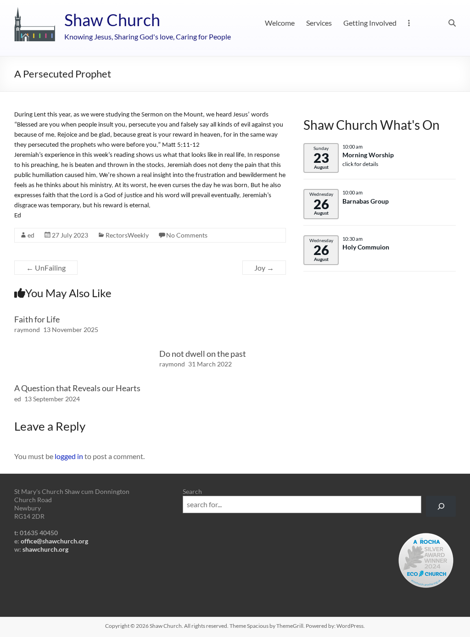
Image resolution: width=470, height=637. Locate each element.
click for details (360, 164)
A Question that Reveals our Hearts (77, 388)
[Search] (441, 506)
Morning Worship (368, 155)
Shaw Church (112, 20)
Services (319, 22)
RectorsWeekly (127, 235)
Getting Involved (370, 22)
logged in (69, 456)
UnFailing (46, 267)
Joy (264, 267)
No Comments (186, 235)
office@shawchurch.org (54, 541)
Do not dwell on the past (202, 354)
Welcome (280, 22)
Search (192, 491)
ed (31, 235)
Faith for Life (37, 319)
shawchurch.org (45, 549)
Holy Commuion (365, 247)
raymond (27, 329)
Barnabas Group (365, 201)
